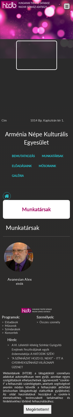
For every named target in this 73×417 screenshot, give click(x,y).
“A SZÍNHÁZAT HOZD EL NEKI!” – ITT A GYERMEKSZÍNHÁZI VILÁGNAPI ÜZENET (37, 362)
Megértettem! (37, 409)
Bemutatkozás (23, 156)
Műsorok (11, 325)
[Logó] (36, 310)
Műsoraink (47, 166)
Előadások (11, 322)
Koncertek (11, 332)
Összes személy (50, 322)
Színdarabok (12, 329)
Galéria (18, 175)
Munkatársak (52, 156)
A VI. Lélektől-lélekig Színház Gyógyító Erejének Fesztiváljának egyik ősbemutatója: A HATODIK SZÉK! (37, 349)
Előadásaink (22, 166)
